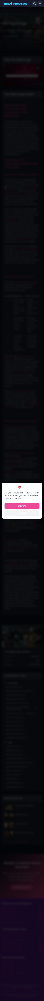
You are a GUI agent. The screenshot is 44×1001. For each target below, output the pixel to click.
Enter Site (22, 506)
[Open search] (34, 3)
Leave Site (22, 513)
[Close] (38, 486)
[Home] (15, 3)
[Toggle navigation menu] (40, 3)
